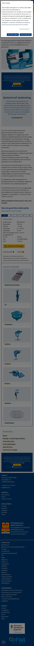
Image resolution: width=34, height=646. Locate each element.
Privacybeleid (24, 25)
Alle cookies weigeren (13, 34)
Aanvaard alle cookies (26, 34)
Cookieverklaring (9, 25)
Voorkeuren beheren (24, 29)
